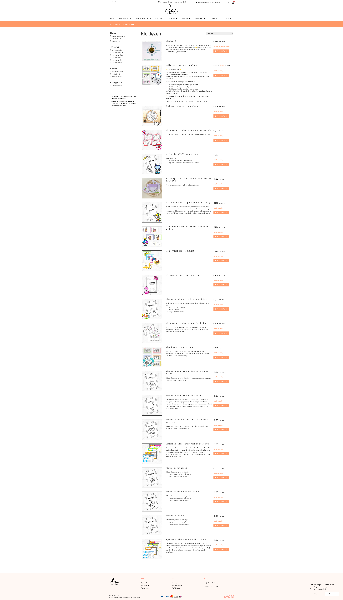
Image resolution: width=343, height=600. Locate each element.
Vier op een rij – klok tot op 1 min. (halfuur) (187, 323)
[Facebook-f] (110, 2)
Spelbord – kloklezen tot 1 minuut (182, 106)
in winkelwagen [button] (221, 51)
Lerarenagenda (125, 18)
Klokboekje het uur (175, 516)
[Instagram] (113, 2)
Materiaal (199, 18)
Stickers (158, 18)
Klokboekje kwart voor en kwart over (184, 396)
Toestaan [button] (332, 594)
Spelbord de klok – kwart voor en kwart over (187, 444)
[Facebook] (228, 596)
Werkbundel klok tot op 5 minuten (182, 275)
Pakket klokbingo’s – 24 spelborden (183, 65)
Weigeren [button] (317, 594)
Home (112, 18)
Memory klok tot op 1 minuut (180, 251)
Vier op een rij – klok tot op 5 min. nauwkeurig (188, 130)
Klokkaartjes (172, 41)
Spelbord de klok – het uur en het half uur (186, 540)
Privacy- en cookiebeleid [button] (318, 589)
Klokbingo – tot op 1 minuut (179, 347)
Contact (227, 18)
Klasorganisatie (142, 18)
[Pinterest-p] (115, 2)
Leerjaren (171, 18)
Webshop (117, 24)
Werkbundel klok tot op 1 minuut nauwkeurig (188, 203)
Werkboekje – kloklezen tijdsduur (182, 155)
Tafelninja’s (214, 18)
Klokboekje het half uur (177, 468)
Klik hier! (205, 101)
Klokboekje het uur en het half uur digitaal (186, 299)
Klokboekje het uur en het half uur (182, 492)
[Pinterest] (232, 596)
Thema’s (185, 18)
